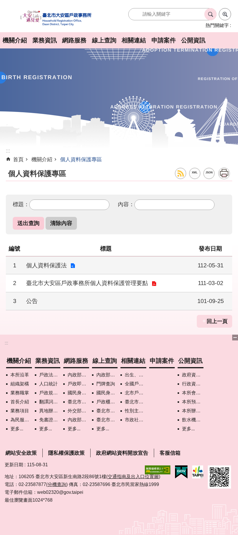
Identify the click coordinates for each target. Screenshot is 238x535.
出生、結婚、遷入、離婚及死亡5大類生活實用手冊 (135, 374)
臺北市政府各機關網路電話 (78, 401)
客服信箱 (170, 453)
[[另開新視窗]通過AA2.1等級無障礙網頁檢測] (157, 469)
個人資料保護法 (46, 265)
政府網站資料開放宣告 (122, 453)
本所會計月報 (192, 392)
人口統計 (48, 383)
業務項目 (19, 410)
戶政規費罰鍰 (50, 392)
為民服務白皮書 (21, 419)
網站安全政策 (21, 453)
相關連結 (134, 40)
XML (195, 172)
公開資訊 (193, 40)
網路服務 (74, 40)
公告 (32, 301)
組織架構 (19, 383)
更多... (16, 428)
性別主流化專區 (135, 410)
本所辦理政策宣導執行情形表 (192, 410)
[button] (28, 223)
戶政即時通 (78, 383)
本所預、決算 (192, 401)
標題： (21, 204)
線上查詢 (104, 40)
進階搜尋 (225, 14)
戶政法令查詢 (50, 374)
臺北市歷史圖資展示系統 (107, 410)
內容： (126, 204)
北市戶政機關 (135, 392)
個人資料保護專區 (81, 159)
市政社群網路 (135, 419)
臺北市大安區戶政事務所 (56, 18)
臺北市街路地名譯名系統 (107, 419)
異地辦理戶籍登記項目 (50, 410)
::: (6, 342)
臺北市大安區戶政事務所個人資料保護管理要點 (87, 283)
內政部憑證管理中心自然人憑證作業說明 (78, 419)
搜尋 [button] (210, 14)
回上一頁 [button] (217, 321)
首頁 (18, 159)
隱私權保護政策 (66, 453)
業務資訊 (45, 40)
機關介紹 (15, 40)
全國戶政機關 (135, 383)
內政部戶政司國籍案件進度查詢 (107, 374)
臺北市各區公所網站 (135, 401)
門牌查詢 (105, 383)
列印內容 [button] (224, 173)
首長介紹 (19, 401)
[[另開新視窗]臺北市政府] (197, 471)
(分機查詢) (57, 484)
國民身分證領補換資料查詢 (107, 392)
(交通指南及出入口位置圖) (133, 476)
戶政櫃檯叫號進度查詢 (107, 401)
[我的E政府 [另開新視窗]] (181, 472)
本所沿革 (19, 374)
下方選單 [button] (235, 337)
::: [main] (8, 151)
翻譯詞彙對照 (50, 401)
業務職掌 (19, 392)
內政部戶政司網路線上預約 (78, 374)
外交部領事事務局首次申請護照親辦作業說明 (78, 410)
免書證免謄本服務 (50, 419)
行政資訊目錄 (192, 383)
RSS (180, 173)
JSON (209, 172)
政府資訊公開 (192, 374)
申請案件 (164, 40)
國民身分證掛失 (78, 392)
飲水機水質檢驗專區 (192, 419)
